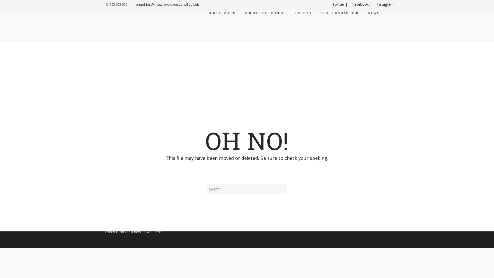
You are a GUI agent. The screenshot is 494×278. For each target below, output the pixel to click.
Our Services (221, 13)
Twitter (338, 4)
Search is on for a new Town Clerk (132, 231)
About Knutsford (339, 13)
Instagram (385, 4)
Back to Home (247, 170)
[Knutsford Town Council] (123, 21)
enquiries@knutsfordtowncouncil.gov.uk (167, 4)
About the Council (265, 13)
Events (303, 13)
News (374, 13)
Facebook (360, 4)
